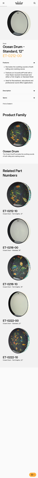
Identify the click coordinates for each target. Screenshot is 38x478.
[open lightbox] (19, 23)
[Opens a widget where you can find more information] (32, 475)
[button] (3, 3)
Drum (4, 43)
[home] (19, 3)
